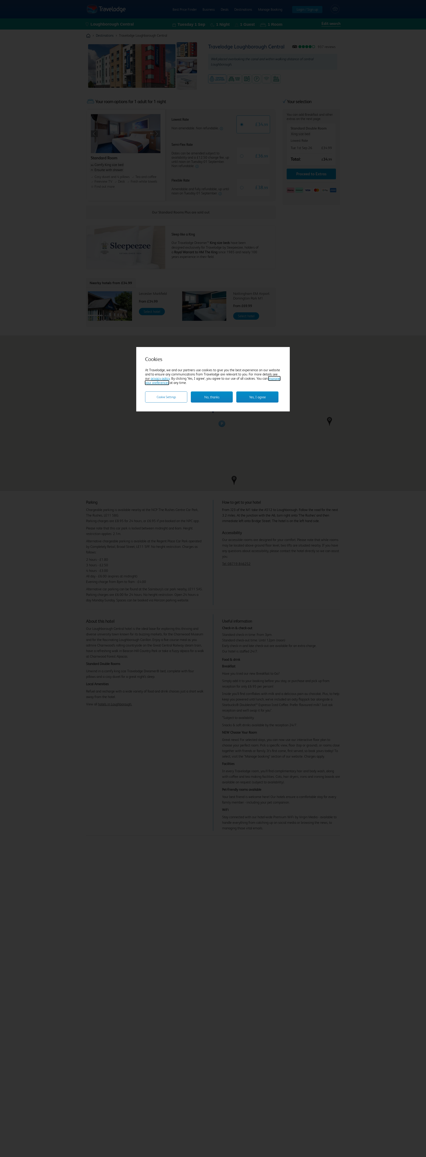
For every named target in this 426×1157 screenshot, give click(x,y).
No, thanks (211, 397)
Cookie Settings (166, 397)
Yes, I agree (257, 397)
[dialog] (213, 379)
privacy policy (160, 378)
